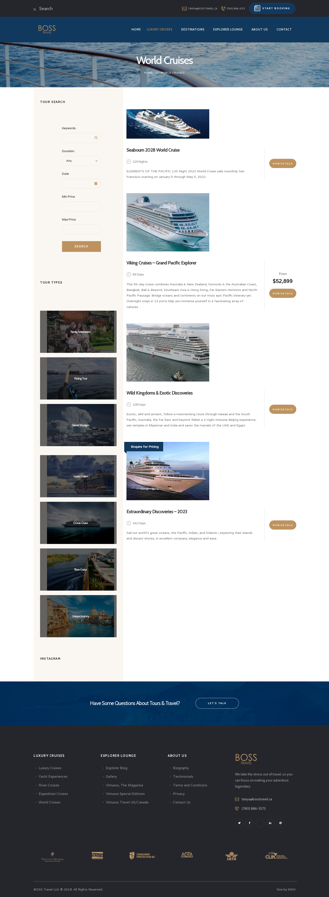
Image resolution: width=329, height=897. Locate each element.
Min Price (68, 197)
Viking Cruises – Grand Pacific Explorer (161, 263)
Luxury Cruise (81, 476)
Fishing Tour (80, 378)
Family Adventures (81, 332)
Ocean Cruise (80, 523)
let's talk (217, 703)
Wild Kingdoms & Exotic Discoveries (159, 393)
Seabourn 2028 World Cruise (152, 150)
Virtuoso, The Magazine (124, 785)
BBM (291, 889)
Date (65, 174)
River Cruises (49, 785)
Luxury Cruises (50, 768)
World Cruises (49, 802)
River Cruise (80, 569)
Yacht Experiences (53, 776)
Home (148, 72)
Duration (68, 151)
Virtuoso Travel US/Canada (127, 802)
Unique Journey (80, 616)
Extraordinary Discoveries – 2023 (156, 511)
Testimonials (183, 776)
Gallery (111, 776)
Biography (181, 768)
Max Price (69, 219)
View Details (283, 163)
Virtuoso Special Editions (125, 794)
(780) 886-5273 (254, 809)
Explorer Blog (116, 768)
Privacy (179, 794)
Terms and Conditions (190, 785)
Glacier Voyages (80, 425)
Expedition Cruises (53, 794)
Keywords (69, 128)
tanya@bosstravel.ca (257, 799)
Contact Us (181, 802)
